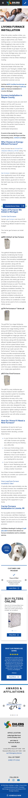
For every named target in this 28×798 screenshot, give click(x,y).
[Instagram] (13, 780)
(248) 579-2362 (14, 760)
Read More (13, 677)
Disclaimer (21, 787)
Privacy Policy (23, 785)
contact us (17, 137)
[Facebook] (9, 780)
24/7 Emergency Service (14, 753)
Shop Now (12, 635)
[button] (2, 580)
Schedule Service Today (12, 206)
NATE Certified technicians (16, 84)
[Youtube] (18, 780)
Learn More (13, 588)
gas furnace (10, 219)
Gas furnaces (5, 173)
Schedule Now (14, 795)
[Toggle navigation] (3, 3)
